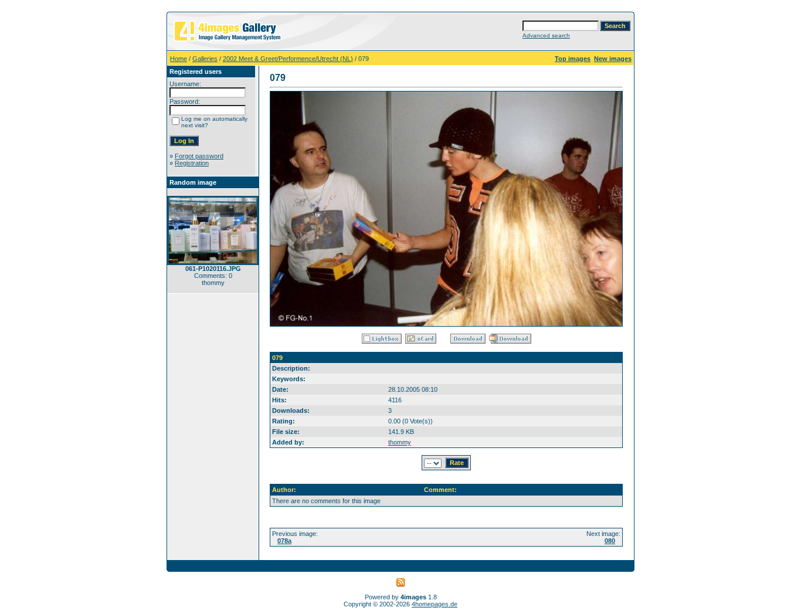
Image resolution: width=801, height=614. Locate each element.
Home (178, 58)
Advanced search (546, 35)
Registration (192, 163)
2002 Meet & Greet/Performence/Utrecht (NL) (288, 58)
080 (610, 540)
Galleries (205, 58)
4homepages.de (434, 604)
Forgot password (199, 156)
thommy (399, 442)
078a (284, 540)
